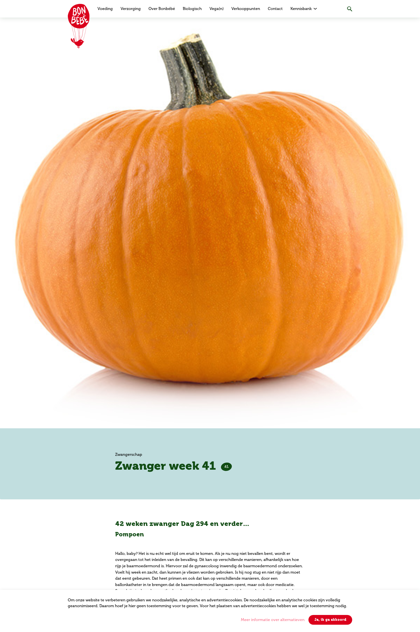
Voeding (105, 8)
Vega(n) (217, 8)
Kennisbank (301, 8)
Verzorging (131, 8)
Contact (275, 8)
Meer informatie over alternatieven (273, 619)
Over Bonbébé (162, 8)
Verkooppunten (245, 8)
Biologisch (192, 8)
